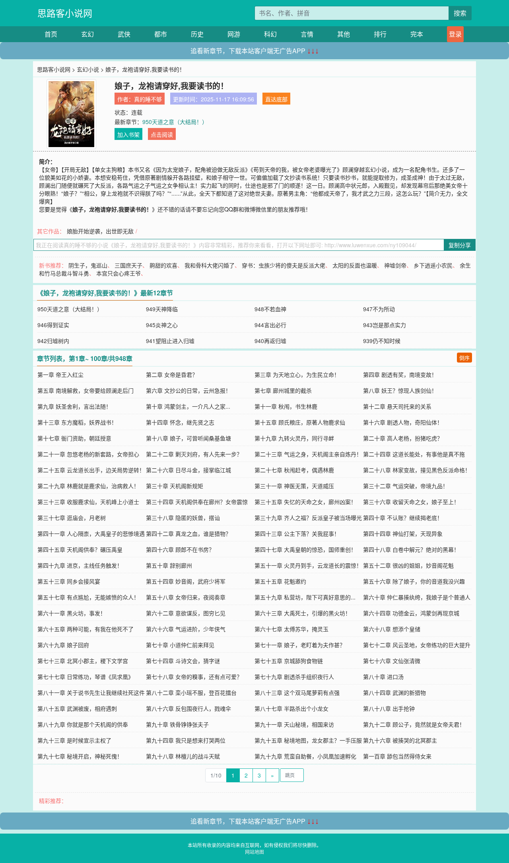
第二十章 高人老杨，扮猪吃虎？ (403, 438)
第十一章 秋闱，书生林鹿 (285, 406)
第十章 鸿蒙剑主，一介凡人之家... (188, 406)
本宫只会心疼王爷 (118, 273)
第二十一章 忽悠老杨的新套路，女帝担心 (88, 454)
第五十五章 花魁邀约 (280, 581)
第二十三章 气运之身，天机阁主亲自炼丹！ (308, 454)
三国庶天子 (128, 265)
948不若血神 (270, 309)
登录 (455, 34)
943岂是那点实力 (384, 325)
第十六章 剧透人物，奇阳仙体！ (403, 422)
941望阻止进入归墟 (170, 341)
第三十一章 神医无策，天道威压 (294, 486)
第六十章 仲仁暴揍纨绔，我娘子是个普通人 (416, 597)
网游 (233, 34)
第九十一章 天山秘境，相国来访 (294, 724)
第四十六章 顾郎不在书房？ (180, 549)
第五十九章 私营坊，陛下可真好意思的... (305, 597)
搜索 (460, 12)
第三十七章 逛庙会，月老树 (71, 518)
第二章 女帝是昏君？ (172, 374)
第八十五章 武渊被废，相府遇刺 (77, 708)
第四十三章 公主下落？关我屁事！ (297, 533)
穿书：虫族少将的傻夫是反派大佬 (283, 265)
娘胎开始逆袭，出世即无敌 (100, 231)
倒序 (464, 357)
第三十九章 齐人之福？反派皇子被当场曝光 (308, 518)
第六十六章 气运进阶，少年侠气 (185, 629)
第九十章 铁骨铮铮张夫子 (177, 724)
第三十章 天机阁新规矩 (174, 486)
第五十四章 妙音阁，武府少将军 (185, 581)
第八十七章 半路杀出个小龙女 (291, 708)
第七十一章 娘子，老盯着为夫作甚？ (299, 645)
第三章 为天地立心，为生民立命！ (297, 374)
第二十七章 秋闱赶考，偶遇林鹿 (294, 470)
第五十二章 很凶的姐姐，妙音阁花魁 (408, 565)
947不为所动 (379, 309)
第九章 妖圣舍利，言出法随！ (74, 406)
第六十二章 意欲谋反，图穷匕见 (185, 613)
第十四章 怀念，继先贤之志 (180, 422)
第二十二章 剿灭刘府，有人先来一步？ (194, 454)
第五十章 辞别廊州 (169, 565)
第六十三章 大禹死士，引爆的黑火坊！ (302, 613)
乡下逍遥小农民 (433, 265)
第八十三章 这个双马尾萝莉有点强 (297, 692)
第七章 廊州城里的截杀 (283, 390)
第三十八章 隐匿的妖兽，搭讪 (183, 518)
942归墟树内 (53, 341)
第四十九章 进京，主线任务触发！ (79, 565)
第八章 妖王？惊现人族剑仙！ (400, 390)
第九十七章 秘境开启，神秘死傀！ (79, 756)
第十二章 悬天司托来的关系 (397, 406)
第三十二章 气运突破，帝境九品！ (405, 486)
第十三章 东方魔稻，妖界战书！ (77, 422)
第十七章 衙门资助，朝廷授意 (74, 438)
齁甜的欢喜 (163, 265)
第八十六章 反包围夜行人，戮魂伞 (188, 708)
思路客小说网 (64, 12)
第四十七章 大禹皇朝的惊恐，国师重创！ (305, 549)
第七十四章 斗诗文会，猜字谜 (183, 661)
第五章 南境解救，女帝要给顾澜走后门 (85, 390)
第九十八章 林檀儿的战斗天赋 (183, 756)
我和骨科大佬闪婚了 (210, 265)
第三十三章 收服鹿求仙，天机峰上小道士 (88, 502)
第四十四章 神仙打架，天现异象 (403, 533)
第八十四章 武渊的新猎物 (394, 692)
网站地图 (254, 851)
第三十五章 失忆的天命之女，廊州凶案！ (305, 502)
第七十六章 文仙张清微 (391, 661)
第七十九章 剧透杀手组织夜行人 (294, 677)
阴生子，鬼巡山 (87, 265)
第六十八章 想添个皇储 (391, 629)
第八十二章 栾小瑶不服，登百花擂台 (191, 692)
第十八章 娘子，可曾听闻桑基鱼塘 (188, 438)
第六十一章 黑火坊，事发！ (71, 613)
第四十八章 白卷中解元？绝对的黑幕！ (411, 549)
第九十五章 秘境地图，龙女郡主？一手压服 (308, 740)
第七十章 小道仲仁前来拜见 (180, 645)
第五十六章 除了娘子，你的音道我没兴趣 (414, 581)
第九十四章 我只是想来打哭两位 (185, 740)
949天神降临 (162, 309)
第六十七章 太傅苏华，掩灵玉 (291, 629)
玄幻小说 (88, 69)
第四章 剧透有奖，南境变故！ (400, 374)
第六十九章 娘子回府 (63, 645)
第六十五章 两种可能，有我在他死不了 (85, 629)
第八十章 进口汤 (383, 677)
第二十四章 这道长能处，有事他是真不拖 (414, 454)
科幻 (270, 34)
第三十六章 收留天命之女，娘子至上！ (411, 502)
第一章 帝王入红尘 (60, 374)
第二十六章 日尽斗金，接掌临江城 (188, 470)
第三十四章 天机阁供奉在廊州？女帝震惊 (197, 502)
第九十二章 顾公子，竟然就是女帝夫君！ (414, 724)
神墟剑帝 (395, 265)
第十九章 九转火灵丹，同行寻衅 (294, 438)
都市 (160, 34)
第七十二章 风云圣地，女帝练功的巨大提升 (416, 645)
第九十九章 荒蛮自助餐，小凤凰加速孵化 (305, 756)
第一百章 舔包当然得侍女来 (397, 756)
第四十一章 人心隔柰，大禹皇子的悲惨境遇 (91, 533)
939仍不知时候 (381, 341)
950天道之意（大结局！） (175, 122)
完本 (416, 34)
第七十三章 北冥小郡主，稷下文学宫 (82, 661)
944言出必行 (270, 325)
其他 (343, 34)
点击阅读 (162, 134)
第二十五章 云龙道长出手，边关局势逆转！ (91, 470)
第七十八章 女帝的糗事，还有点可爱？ (194, 677)
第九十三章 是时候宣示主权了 (74, 740)
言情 (307, 34)
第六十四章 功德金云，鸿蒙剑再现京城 (411, 613)
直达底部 (276, 99)
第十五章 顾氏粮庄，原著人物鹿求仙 (299, 422)
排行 (380, 34)
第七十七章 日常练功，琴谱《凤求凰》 (85, 677)
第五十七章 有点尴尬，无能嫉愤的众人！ (88, 597)
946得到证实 (53, 325)
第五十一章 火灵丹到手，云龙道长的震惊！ (308, 565)
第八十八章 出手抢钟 (389, 708)
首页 (51, 34)
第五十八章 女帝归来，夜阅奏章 (185, 597)
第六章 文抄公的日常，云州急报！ (188, 390)
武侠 (124, 34)
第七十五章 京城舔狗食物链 (288, 661)
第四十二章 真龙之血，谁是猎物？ (188, 533)
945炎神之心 (162, 325)
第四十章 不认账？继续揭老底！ (403, 518)
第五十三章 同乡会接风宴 (68, 581)
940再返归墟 (270, 341)
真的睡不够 (148, 99)
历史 (197, 34)
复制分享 (460, 245)
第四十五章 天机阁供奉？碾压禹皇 (79, 549)
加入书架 (128, 134)
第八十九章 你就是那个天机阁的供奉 (82, 724)
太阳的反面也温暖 (354, 265)
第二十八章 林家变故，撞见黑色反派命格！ (416, 470)
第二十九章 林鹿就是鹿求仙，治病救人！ (88, 486)
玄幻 (87, 34)
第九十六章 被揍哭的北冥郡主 (400, 740)
